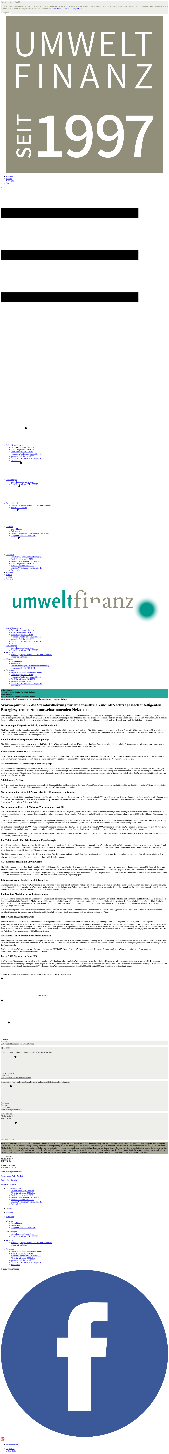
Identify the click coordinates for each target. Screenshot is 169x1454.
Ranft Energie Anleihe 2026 (22, 452)
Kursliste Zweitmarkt (19, 508)
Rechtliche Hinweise (9, 1180)
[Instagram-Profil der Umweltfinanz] (2, 1440)
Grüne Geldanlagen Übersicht (22, 447)
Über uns (9, 527)
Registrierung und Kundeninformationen (27, 557)
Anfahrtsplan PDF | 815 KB (12, 1176)
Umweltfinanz (16, 529)
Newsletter (10, 181)
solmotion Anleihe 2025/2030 (22, 456)
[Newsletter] (16, 1078)
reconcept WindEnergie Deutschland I (26, 454)
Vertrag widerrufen (8, 1184)
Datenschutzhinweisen (60, 8)
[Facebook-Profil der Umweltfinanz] (84, 1436)
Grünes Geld (16, 461)
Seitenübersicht (12, 1444)
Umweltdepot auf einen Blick (22, 482)
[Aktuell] (17, 1044)
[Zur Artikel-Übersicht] (2, 1017)
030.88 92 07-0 (7, 1107)
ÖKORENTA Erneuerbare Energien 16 (26, 458)
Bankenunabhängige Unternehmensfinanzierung (30, 533)
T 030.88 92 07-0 (8, 1165)
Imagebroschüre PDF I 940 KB (23, 535)
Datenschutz (11, 1451)
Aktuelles (9, 176)
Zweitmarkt (10, 503)
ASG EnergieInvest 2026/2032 (23, 449)
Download (10, 555)
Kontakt (9, 179)
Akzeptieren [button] (6, 13)
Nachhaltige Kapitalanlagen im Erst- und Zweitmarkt (31, 505)
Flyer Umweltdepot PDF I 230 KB (24, 484)
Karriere (9, 183)
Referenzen (15, 531)
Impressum (77, 8)
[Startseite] (84, 603)
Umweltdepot (11, 480)
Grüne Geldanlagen (13, 445)
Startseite (4, 699)
